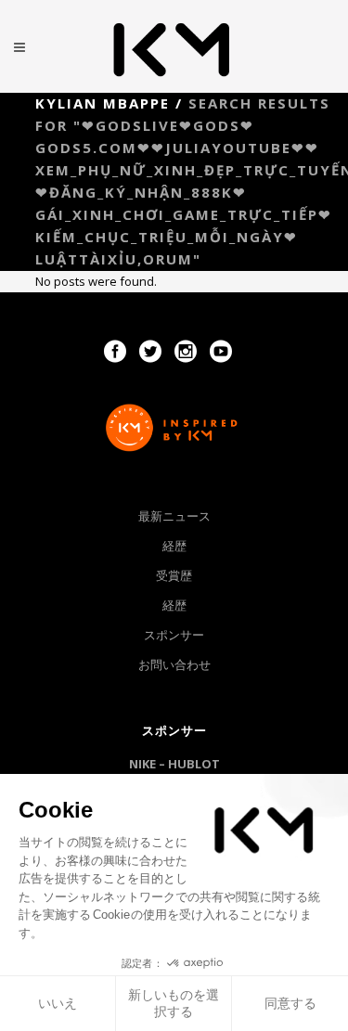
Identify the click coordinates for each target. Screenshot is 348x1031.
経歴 (174, 545)
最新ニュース (174, 516)
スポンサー (174, 634)
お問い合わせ (174, 664)
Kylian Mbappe (102, 103)
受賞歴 (174, 575)
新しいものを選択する (173, 1003)
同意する (290, 1003)
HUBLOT (194, 763)
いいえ (57, 1003)
